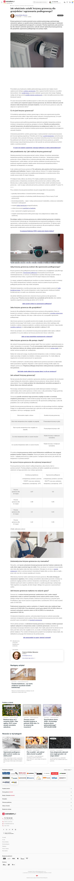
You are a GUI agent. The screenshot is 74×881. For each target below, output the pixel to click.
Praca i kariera (5, 848)
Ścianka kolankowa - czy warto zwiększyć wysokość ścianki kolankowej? (22, 685)
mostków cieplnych (15, 327)
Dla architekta (5, 842)
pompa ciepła (54, 348)
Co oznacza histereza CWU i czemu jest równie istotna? (37, 231)
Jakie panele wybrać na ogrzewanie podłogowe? (37, 304)
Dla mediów (5, 850)
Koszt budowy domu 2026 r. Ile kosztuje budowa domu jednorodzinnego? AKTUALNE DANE (51, 723)
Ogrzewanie (17, 5)
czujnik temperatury (48, 136)
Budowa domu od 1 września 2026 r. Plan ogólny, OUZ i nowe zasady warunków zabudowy (10, 723)
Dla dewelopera (5, 844)
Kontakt (4, 837)
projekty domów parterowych (33, 95)
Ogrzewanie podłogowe (30, 273)
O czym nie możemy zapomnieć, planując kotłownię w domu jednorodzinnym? (37, 148)
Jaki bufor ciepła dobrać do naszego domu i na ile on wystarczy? (37, 371)
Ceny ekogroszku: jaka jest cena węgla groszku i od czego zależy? (59, 754)
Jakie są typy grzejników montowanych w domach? (37, 336)
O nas (3, 839)
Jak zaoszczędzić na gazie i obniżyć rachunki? (37, 637)
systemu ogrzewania (29, 91)
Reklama (4, 846)
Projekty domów (6, 788)
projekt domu (25, 93)
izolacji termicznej (22, 205)
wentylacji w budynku (29, 208)
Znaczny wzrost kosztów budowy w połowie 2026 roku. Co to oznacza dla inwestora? (31, 723)
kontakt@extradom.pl (27, 655)
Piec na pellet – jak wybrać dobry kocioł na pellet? (35, 753)
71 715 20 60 (55, 1)
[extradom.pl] (9, 1)
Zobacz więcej (67, 769)
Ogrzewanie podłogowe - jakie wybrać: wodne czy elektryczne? (12, 754)
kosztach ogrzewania (36, 620)
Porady (13, 5)
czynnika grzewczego (56, 313)
